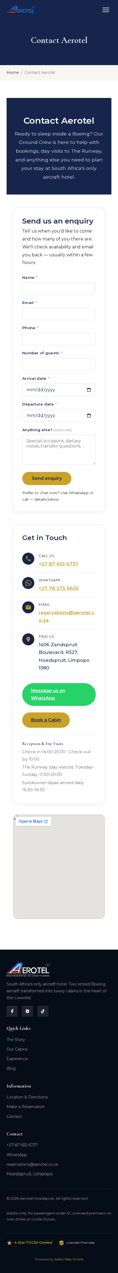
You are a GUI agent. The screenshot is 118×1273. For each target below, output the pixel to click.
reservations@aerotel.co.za (32, 1164)
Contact (14, 1116)
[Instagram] (27, 1011)
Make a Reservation (26, 1106)
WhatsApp (17, 1154)
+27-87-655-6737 (22, 1144)
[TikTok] (42, 1011)
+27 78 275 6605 (59, 588)
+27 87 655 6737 (58, 564)
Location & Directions (27, 1097)
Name (30, 277)
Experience (17, 1058)
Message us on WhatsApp (48, 694)
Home (13, 72)
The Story (16, 1039)
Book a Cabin (46, 720)
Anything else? (47, 430)
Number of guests (42, 353)
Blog (11, 1068)
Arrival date (35, 378)
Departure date (39, 404)
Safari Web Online (69, 1259)
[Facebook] (12, 1011)
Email (29, 302)
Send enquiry (47, 478)
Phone (30, 328)
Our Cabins (17, 1049)
